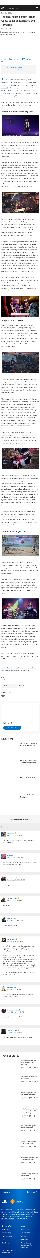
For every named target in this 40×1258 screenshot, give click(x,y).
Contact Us (24, 1239)
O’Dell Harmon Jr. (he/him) (15, 67)
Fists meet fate (12, 728)
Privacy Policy (6, 1233)
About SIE (5, 1229)
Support (23, 1226)
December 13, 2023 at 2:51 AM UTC (15, 900)
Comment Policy (7, 1226)
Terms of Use (24, 1229)
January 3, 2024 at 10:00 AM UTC (15, 1012)
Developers (5, 1243)
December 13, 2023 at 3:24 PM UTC (15, 941)
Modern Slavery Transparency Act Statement (26, 1245)
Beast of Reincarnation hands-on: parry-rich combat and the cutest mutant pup (29, 1111)
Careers (23, 1236)
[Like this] (35, 1067)
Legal (3, 1239)
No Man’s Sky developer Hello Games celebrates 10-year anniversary (28, 1062)
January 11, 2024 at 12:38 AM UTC (15, 1032)
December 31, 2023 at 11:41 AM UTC (15, 989)
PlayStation (11, 8)
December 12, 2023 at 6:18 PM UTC (15, 857)
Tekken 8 (4, 88)
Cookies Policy (25, 1233)
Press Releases (7, 1236)
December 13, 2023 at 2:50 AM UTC (16, 880)
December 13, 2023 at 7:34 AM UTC (15, 920)
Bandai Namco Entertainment (9, 686)
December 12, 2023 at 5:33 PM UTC (15, 835)
